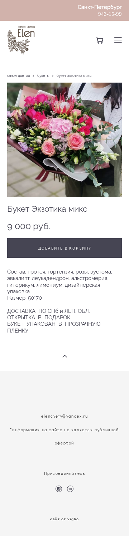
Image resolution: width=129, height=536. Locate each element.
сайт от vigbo (64, 519)
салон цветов (18, 76)
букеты (43, 76)
